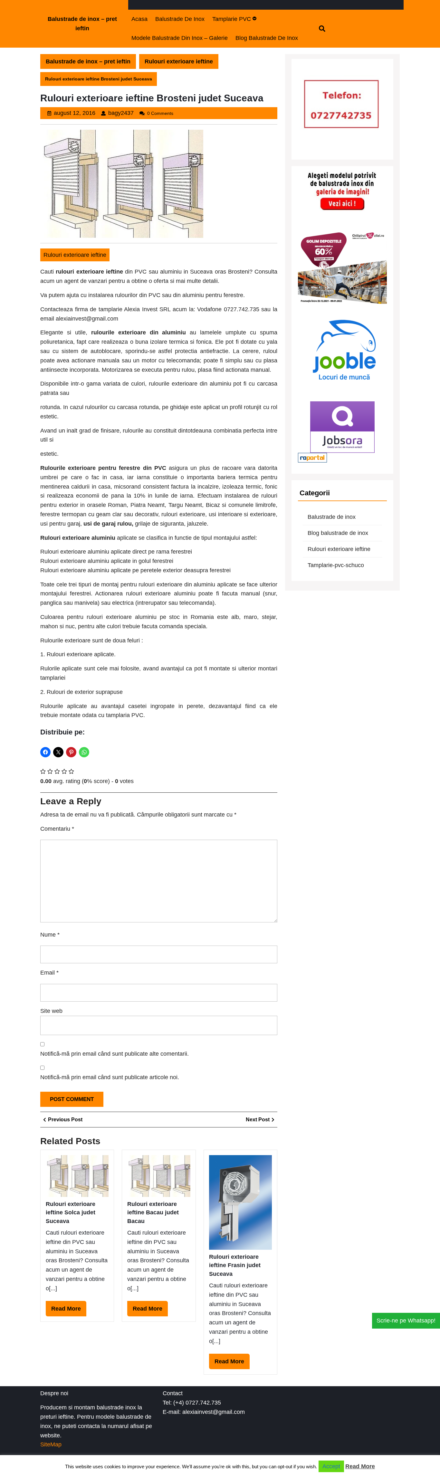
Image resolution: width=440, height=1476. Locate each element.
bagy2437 (121, 113)
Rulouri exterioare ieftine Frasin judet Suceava (235, 1265)
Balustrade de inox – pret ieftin (88, 61)
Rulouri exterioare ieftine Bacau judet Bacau (153, 1212)
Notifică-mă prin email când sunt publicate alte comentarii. (114, 1054)
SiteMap (51, 1444)
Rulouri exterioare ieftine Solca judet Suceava (70, 1212)
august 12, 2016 (74, 113)
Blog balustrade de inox (266, 38)
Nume (50, 934)
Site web (51, 1011)
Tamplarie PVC (231, 19)
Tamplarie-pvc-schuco (336, 565)
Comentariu (57, 829)
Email (49, 972)
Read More (68, 1311)
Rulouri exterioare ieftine (179, 61)
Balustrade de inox (180, 19)
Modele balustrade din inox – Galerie (179, 38)
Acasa (139, 19)
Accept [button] (331, 1466)
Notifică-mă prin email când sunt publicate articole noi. (109, 1077)
